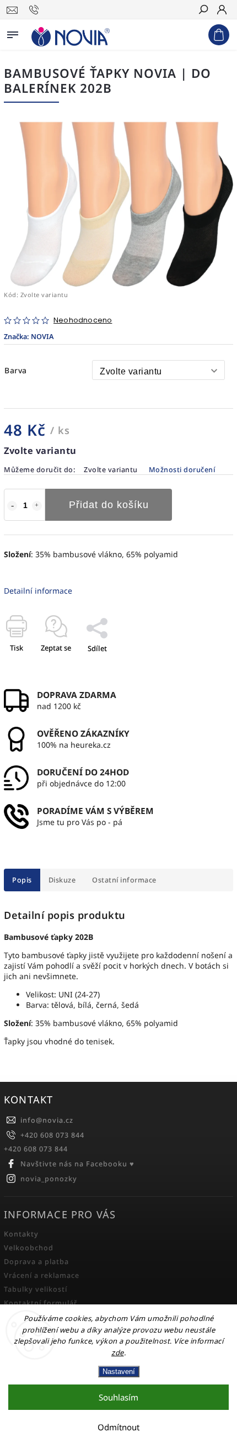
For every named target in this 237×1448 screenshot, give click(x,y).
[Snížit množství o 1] (12, 506)
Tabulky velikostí (35, 1289)
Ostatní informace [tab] (124, 880)
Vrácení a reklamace (41, 1275)
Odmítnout (118, 1427)
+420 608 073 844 (52, 1135)
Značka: (28, 336)
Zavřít (205, 668)
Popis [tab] (22, 880)
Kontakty (21, 1234)
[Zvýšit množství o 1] (37, 506)
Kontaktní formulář (40, 1303)
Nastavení (119, 1371)
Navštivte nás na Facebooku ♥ (77, 1164)
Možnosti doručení (182, 469)
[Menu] (12, 32)
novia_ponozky (48, 1178)
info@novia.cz (46, 1120)
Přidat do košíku (109, 504)
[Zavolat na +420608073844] (35, 10)
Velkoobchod (28, 1248)
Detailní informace (38, 590)
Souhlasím (118, 1397)
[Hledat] (203, 10)
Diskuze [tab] (62, 880)
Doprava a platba (36, 1261)
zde (117, 1352)
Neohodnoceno (82, 320)
